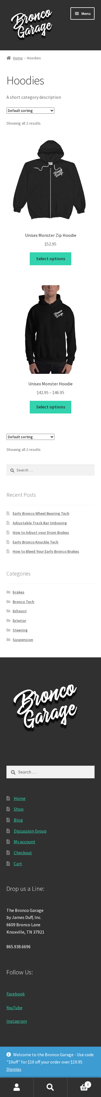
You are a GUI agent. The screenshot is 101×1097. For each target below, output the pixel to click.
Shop (19, 809)
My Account (17, 1087)
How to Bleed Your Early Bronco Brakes (46, 551)
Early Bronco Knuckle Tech (35, 542)
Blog (18, 820)
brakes (18, 592)
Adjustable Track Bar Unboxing (40, 522)
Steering (20, 630)
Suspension (23, 639)
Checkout (23, 852)
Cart (18, 863)
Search (50, 1087)
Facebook (15, 994)
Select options (50, 258)
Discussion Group (30, 831)
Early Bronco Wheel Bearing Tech (41, 513)
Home (18, 57)
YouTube (14, 1007)
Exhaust (20, 610)
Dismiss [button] (13, 1069)
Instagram (16, 1021)
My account (24, 841)
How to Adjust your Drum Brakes (41, 532)
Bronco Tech (23, 601)
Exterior (19, 620)
